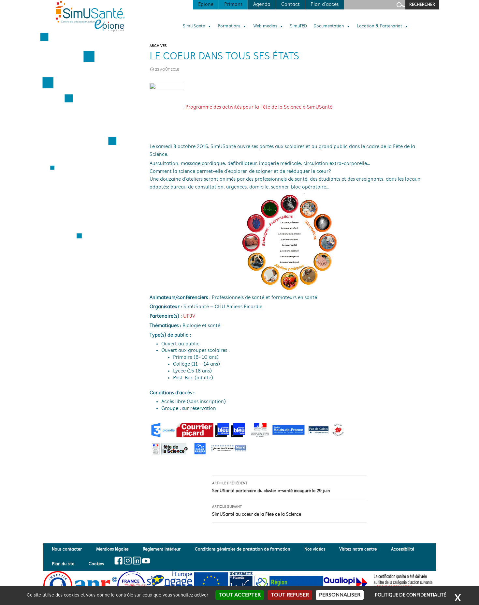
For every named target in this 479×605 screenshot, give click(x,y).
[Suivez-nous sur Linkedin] (137, 560)
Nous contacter (67, 549)
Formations (229, 26)
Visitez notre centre (358, 549)
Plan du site (63, 564)
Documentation (328, 26)
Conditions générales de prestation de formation (242, 549)
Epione (205, 4)
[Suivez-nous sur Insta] (127, 560)
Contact (290, 4)
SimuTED (298, 26)
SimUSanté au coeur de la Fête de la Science (256, 511)
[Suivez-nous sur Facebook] (119, 560)
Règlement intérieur (162, 549)
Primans (233, 4)
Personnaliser (339, 594)
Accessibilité (402, 549)
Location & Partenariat (379, 26)
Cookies (96, 564)
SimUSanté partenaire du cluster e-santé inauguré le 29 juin (271, 487)
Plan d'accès (325, 4)
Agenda (261, 4)
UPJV (189, 316)
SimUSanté (194, 26)
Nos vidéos (314, 549)
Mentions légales (112, 549)
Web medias (265, 26)
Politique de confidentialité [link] (410, 595)
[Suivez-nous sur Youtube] (145, 560)
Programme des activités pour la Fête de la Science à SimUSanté (258, 107)
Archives (158, 46)
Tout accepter (240, 594)
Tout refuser (290, 594)
